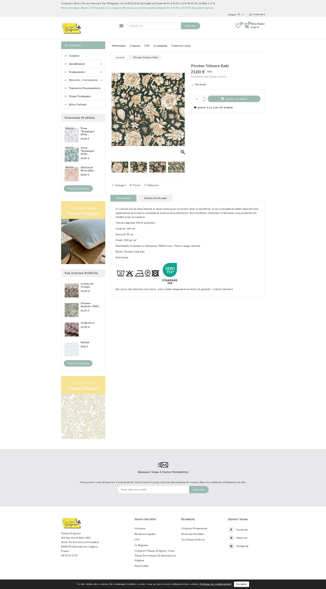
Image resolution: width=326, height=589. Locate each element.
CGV (147, 45)
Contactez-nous (180, 45)
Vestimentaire (86, 72)
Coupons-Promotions (194, 528)
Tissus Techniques (80, 96)
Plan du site (141, 565)
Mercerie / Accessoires (86, 80)
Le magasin (160, 45)
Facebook (242, 529)
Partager (120, 185)
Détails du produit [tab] (155, 198)
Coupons (135, 45)
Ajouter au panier (234, 99)
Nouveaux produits (192, 534)
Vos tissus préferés (193, 539)
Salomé (85, 342)
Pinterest (153, 185)
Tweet (137, 185)
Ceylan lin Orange (87, 285)
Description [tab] (123, 198)
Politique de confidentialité (216, 584)
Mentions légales (145, 534)
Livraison (140, 528)
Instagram (242, 546)
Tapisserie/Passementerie (85, 88)
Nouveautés (119, 45)
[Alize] (83, 407)
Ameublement (86, 64)
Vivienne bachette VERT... (90, 305)
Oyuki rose (88, 322)
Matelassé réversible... (88, 169)
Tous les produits (78, 188)
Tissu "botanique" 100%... (88, 131)
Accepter (241, 584)
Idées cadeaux (78, 104)
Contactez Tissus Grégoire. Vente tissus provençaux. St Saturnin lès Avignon (155, 555)
